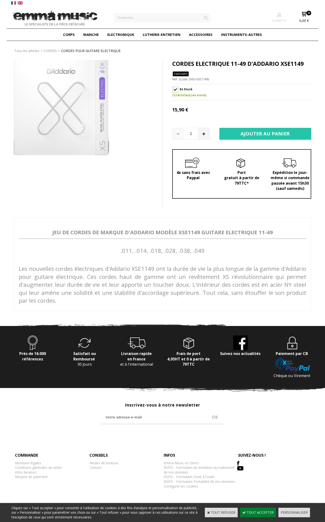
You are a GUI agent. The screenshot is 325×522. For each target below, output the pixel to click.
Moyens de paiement (31, 476)
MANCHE (91, 34)
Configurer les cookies (181, 486)
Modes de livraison (103, 463)
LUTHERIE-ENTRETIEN (161, 34)
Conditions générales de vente (38, 467)
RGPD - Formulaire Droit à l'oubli (189, 476)
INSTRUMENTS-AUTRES (241, 34)
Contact (95, 467)
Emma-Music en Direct (181, 463)
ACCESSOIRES (200, 34)
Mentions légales (28, 463)
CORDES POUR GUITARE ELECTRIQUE (91, 50)
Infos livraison (25, 472)
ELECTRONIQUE (120, 34)
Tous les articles (26, 50)
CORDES (50, 50)
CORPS (69, 34)
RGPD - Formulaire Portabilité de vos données (199, 481)
